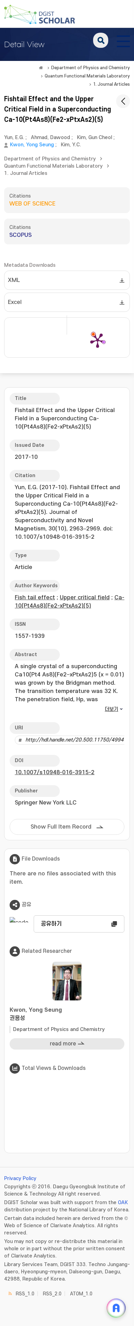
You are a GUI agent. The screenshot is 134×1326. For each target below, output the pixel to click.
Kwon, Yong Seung (32, 145)
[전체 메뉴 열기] (123, 40)
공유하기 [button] (51, 924)
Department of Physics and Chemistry (90, 67)
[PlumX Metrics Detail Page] (97, 340)
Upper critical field (85, 597)
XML (14, 280)
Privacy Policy (20, 1178)
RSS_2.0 (52, 1293)
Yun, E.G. (14, 137)
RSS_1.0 (25, 1293)
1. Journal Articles (111, 84)
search (100, 40)
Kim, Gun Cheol (94, 137)
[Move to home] (40, 67)
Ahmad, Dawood (50, 137)
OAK (123, 1203)
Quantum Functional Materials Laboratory (87, 76)
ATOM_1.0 (81, 1293)
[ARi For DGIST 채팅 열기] (116, 1308)
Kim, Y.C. (71, 145)
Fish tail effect (35, 597)
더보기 (111, 709)
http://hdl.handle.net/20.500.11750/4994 (74, 740)
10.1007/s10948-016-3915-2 (54, 772)
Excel (15, 302)
